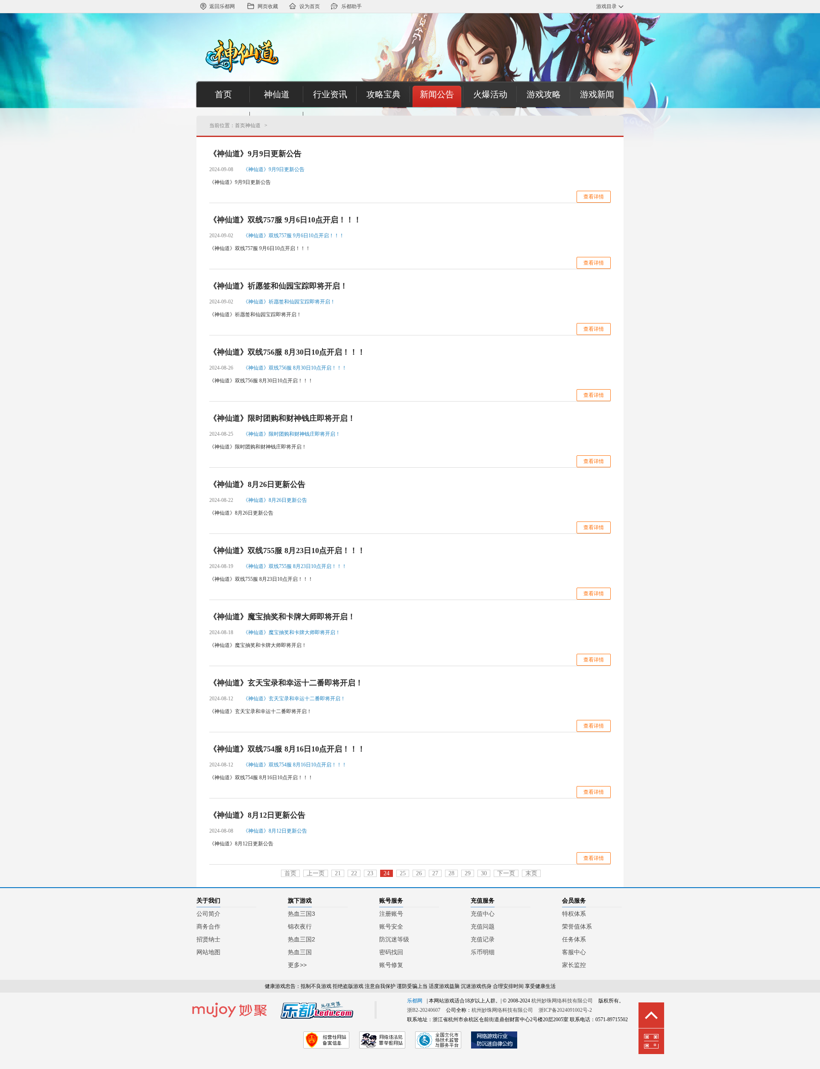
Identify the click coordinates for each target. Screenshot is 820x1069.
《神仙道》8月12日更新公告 (257, 815)
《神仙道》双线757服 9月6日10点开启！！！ (285, 220)
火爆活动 (490, 94)
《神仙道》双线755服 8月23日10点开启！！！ (287, 550)
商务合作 (208, 926)
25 (403, 873)
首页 (223, 94)
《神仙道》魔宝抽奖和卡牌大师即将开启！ (282, 616)
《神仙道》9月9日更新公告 (255, 153)
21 (338, 873)
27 (435, 873)
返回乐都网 (222, 6)
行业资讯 (330, 94)
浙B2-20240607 (423, 1010)
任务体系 (574, 939)
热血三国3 (301, 913)
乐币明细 (483, 952)
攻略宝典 (383, 94)
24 (387, 873)
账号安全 (391, 926)
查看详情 (593, 197)
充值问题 (483, 926)
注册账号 (391, 913)
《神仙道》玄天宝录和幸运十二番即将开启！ (286, 683)
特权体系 (574, 913)
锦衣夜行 (300, 926)
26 (419, 873)
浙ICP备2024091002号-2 (565, 1010)
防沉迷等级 (394, 939)
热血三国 (300, 952)
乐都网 (414, 1001)
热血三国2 (301, 939)
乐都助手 (351, 6)
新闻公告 (437, 94)
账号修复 (391, 964)
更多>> (297, 964)
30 (484, 873)
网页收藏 (268, 6)
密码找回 (391, 952)
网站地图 (208, 952)
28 (451, 873)
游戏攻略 (544, 94)
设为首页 (309, 6)
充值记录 (483, 939)
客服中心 (574, 952)
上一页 (316, 873)
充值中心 (483, 913)
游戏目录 (606, 6)
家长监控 (574, 964)
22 (354, 873)
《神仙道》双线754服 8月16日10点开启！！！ (287, 749)
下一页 (506, 873)
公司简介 (208, 913)
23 (370, 873)
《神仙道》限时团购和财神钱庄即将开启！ (282, 418)
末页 (531, 873)
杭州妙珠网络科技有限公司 (562, 1001)
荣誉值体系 (577, 926)
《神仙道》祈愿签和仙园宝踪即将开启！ (278, 286)
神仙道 (277, 94)
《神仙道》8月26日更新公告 (257, 484)
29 (468, 873)
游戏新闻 (597, 94)
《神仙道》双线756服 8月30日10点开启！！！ (287, 352)
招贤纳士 (208, 939)
